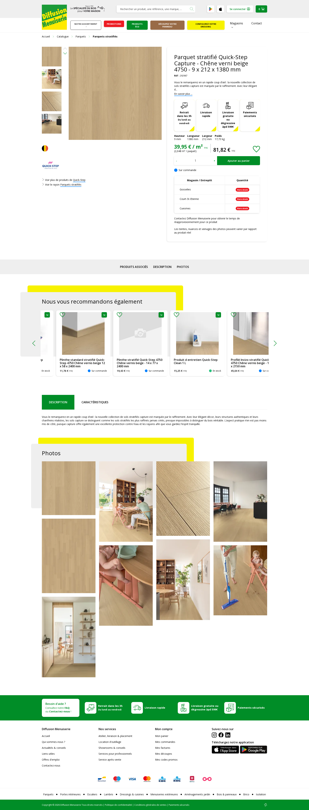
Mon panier (161, 736)
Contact (256, 23)
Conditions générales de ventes (150, 804)
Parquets (48, 794)
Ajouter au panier (239, 160)
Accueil (46, 736)
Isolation (261, 794)
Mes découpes (163, 753)
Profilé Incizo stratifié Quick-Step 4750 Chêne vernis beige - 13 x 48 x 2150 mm (240, 363)
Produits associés (134, 267)
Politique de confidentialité (118, 804)
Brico (246, 794)
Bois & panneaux (227, 794)
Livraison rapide (206, 114)
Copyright (47, 804)
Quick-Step (79, 180)
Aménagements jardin (197, 794)
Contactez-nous (51, 765)
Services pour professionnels (115, 753)
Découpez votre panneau (167, 25)
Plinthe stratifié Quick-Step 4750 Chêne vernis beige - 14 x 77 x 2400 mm (125, 363)
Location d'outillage (110, 742)
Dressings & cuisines (132, 794)
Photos (183, 267)
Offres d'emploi (51, 759)
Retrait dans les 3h (184, 118)
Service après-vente (110, 759)
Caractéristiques (95, 402)
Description (162, 267)
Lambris (108, 794)
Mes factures (162, 747)
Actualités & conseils (54, 747)
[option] (52, 56)
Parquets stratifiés (70, 184)
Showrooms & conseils (112, 747)
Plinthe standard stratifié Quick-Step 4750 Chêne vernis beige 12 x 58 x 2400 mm (68, 363)
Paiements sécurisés (250, 114)
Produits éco (137, 25)
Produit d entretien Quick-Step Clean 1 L (181, 361)
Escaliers (92, 794)
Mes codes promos (166, 759)
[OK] (191, 9)
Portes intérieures (70, 794)
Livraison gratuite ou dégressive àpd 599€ (228, 119)
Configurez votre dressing (205, 25)
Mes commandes (165, 742)
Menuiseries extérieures (164, 794)
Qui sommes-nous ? (53, 742)
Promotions (114, 24)
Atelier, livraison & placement (115, 736)
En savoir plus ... (183, 93)
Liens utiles (48, 753)
